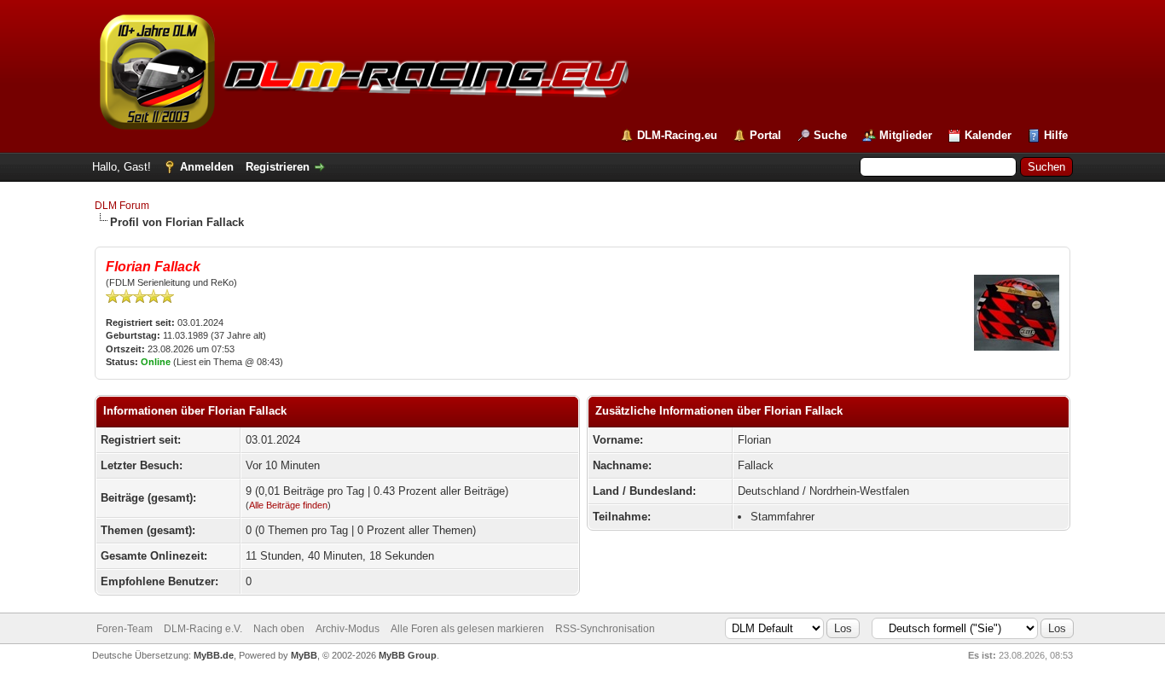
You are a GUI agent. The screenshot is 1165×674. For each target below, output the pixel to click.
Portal (765, 135)
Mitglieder (905, 135)
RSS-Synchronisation (605, 629)
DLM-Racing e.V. (203, 629)
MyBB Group (408, 655)
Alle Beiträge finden (288, 505)
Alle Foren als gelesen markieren (467, 629)
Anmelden (207, 166)
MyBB (304, 655)
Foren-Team (124, 629)
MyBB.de (214, 655)
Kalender (988, 135)
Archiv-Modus (348, 629)
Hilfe (1056, 135)
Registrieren (278, 166)
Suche (830, 135)
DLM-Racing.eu (677, 135)
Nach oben (278, 629)
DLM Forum (122, 206)
